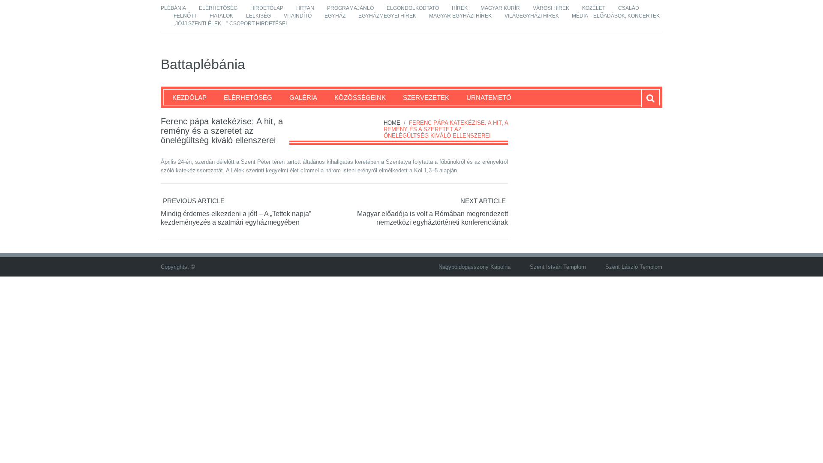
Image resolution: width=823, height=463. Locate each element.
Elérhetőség (218, 8)
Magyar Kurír (500, 8)
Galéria (303, 97)
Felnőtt (185, 16)
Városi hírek (551, 8)
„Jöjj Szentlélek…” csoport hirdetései (230, 24)
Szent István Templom (558, 267)
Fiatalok (221, 16)
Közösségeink (360, 97)
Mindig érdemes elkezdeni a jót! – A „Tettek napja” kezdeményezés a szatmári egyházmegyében (236, 218)
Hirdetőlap (266, 8)
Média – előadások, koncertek (616, 16)
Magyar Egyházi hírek (460, 16)
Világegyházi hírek (532, 16)
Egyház (334, 16)
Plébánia (173, 8)
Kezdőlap (189, 97)
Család (628, 8)
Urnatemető (488, 97)
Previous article (194, 200)
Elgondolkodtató (413, 8)
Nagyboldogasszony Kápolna (475, 267)
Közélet (593, 8)
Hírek (460, 8)
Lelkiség (258, 16)
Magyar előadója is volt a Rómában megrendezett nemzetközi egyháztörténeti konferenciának (432, 218)
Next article (483, 200)
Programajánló (350, 8)
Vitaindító (298, 16)
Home (392, 123)
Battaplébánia (203, 64)
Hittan (305, 8)
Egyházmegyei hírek (387, 16)
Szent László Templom (633, 267)
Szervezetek (426, 97)
